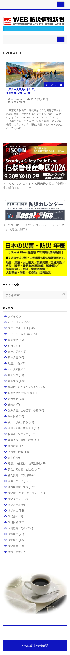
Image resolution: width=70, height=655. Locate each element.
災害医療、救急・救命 (20, 440)
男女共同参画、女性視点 (22, 469)
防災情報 (13, 522)
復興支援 (13, 381)
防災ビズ (13, 510)
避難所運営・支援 (18, 487)
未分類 (12, 404)
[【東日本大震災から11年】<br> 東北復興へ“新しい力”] (35, 74)
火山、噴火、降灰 (18, 422)
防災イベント (15, 498)
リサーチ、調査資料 (19, 334)
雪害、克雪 (14, 551)
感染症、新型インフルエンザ (24, 387)
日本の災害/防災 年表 (20, 392)
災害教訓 (13, 445)
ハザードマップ (17, 322)
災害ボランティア (18, 434)
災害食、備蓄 (15, 451)
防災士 (12, 516)
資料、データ (15, 481)
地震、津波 (14, 363)
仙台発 (12, 345)
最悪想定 (13, 398)
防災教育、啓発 (17, 528)
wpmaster (17, 99)
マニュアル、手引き (19, 328)
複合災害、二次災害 (19, 475)
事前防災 (13, 340)
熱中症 (12, 457)
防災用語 (13, 534)
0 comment (18, 101)
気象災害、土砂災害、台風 (23, 410)
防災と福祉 (14, 504)
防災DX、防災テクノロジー (23, 493)
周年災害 (13, 357)
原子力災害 (14, 351)
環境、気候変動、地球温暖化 (24, 463)
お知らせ (13, 316)
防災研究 (13, 540)
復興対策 (13, 375)
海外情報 (13, 416)
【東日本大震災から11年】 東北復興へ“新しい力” (21, 91)
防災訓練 (13, 546)
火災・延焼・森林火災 (20, 428)
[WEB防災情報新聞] (34, 23)
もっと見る (52, 85)
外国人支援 (14, 369)
